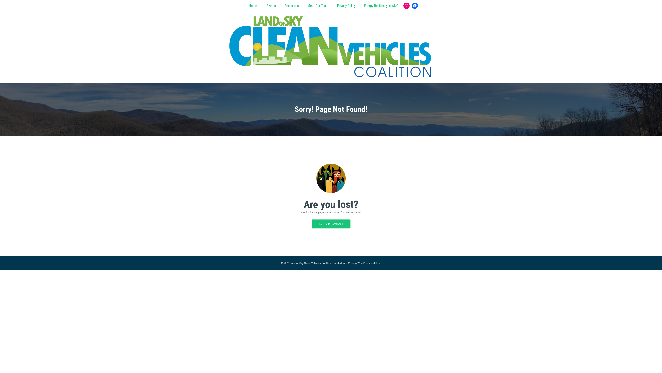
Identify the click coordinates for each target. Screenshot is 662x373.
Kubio (378, 263)
